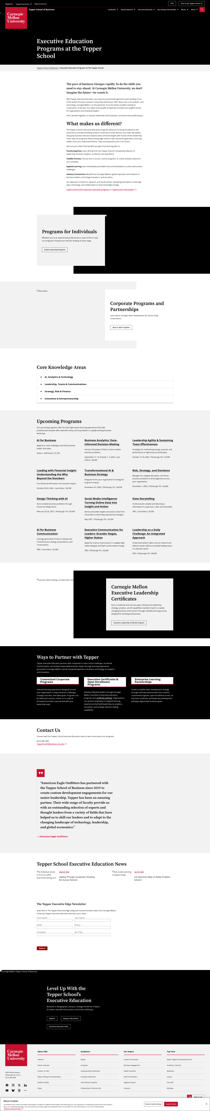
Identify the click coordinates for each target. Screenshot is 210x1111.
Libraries (127, 1088)
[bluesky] (13, 1090)
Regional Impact (130, 1082)
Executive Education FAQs (58, 1026)
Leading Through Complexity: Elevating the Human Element (77, 878)
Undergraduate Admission (90, 1071)
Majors (83, 1059)
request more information (123, 189)
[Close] (206, 1104)
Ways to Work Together (121, 327)
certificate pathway (104, 698)
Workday (170, 1088)
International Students (89, 1082)
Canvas (169, 1077)
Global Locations (130, 1071)
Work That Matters (130, 1077)
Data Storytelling (143, 498)
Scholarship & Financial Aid (91, 1088)
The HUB (170, 1082)
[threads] (19, 1090)
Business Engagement (132, 1065)
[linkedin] (25, 1085)
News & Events (40, 4)
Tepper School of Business (41, 9)
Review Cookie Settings (153, 1104)
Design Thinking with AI (52, 498)
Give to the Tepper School (190, 3)
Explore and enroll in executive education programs (87, 189)
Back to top (198, 1097)
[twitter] (19, 1085)
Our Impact (129, 1051)
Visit (172, 3)
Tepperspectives (22, 4)
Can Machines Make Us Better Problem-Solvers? (152, 878)
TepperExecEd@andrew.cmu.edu (50, 744)
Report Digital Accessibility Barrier (179, 1059)
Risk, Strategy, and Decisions (151, 470)
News (40, 1088)
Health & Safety (43, 1082)
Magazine (9, 4)
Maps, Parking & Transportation (49, 1077)
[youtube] (7, 1090)
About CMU (42, 1051)
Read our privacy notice (12, 1109)
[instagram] (13, 1085)
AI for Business (46, 440)
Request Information (70, 1018)
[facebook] (7, 1085)
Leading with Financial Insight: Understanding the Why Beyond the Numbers (57, 474)
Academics (85, 1051)
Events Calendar (44, 1065)
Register (52, 1018)
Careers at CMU (43, 1071)
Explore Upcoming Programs (54, 250)
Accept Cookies (171, 1104)
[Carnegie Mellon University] (16, 18)
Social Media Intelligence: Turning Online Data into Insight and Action (101, 502)
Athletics (41, 1059)
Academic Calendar (174, 1065)
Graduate (84, 1065)
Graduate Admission (88, 1077)
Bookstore (170, 1071)
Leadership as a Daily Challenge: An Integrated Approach (148, 533)
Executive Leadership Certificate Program (129, 623)
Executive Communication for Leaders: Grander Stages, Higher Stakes (104, 533)
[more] (25, 1090)
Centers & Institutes (131, 1059)
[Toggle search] (202, 9)
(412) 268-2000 (10, 1077)
